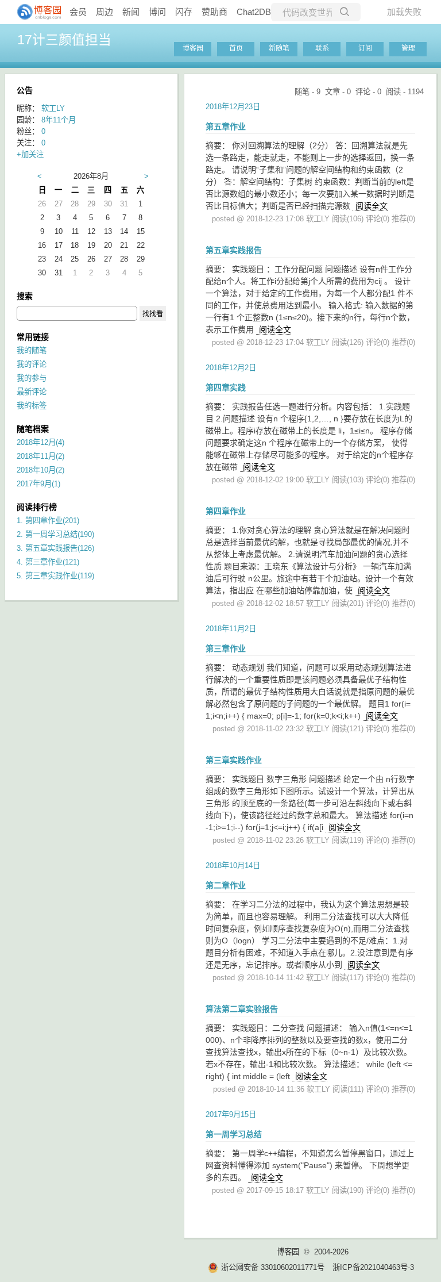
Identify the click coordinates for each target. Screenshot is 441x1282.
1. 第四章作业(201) (48, 520)
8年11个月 (58, 120)
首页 (236, 48)
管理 (408, 48)
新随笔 (279, 48)
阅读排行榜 (37, 507)
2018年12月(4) (40, 442)
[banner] (34, 12)
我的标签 (32, 405)
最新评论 (32, 391)
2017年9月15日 (231, 1114)
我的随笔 (32, 350)
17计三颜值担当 (64, 39)
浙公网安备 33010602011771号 (272, 1267)
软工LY (53, 108)
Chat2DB (254, 12)
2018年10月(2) (40, 470)
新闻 (131, 12)
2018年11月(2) (40, 456)
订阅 (365, 48)
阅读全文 (371, 205)
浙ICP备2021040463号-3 (373, 1267)
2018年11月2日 (231, 628)
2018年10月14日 (233, 865)
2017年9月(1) (38, 483)
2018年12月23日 (233, 106)
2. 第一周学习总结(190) (55, 534)
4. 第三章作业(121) (48, 562)
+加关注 (30, 154)
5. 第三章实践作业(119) (55, 575)
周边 (104, 12)
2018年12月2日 (231, 367)
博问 (157, 12)
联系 (322, 48)
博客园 (193, 48)
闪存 (183, 12)
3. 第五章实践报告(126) (55, 548)
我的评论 (32, 364)
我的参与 (32, 378)
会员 (78, 12)
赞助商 (214, 12)
